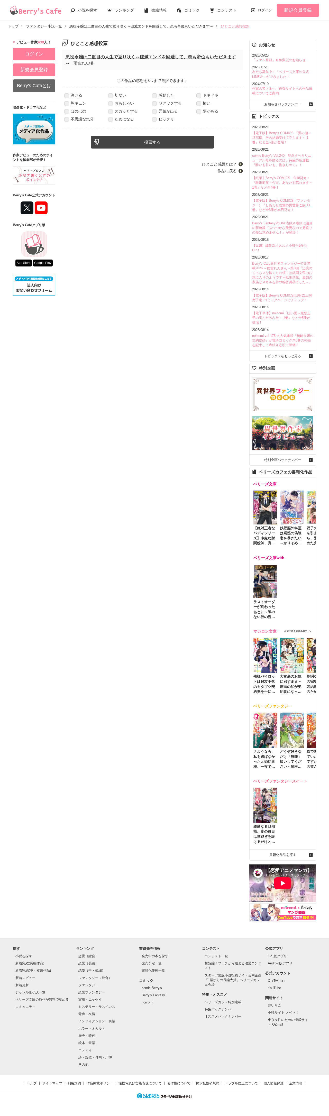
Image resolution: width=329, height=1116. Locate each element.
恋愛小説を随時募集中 (295, 631)
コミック (192, 10)
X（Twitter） (277, 981)
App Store (24, 263)
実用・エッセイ (90, 999)
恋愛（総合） (88, 956)
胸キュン (78, 103)
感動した (166, 95)
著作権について (178, 1083)
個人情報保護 (273, 1083)
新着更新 (22, 985)
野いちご (274, 1005)
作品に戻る (227, 171)
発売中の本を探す (155, 956)
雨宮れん (81, 63)
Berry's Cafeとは (34, 85)
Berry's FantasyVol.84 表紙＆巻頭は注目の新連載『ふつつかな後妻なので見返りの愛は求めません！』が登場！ (282, 227)
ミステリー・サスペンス (96, 1007)
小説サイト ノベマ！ (283, 1012)
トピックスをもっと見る (282, 356)
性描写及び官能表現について (140, 1083)
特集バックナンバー (220, 1009)
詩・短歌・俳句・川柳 (95, 1057)
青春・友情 (86, 1014)
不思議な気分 (82, 119)
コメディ (85, 1050)
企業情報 (295, 1083)
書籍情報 (159, 10)
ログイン (265, 10)
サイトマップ (52, 1083)
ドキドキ (210, 95)
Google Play (42, 263)
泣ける (76, 95)
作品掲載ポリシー (99, 1083)
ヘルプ (32, 1083)
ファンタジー (88, 985)
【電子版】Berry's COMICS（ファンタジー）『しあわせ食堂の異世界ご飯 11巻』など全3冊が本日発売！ (281, 205)
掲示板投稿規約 (207, 1083)
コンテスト (226, 10)
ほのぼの (78, 111)
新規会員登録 (298, 10)
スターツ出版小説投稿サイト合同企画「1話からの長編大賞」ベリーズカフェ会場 (233, 979)
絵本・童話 (86, 1043)
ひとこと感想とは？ (219, 164)
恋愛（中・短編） (91, 970)
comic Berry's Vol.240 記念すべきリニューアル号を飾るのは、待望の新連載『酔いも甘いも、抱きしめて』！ (281, 160)
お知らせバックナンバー (282, 104)
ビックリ (166, 119)
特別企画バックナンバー (282, 460)
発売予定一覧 (152, 963)
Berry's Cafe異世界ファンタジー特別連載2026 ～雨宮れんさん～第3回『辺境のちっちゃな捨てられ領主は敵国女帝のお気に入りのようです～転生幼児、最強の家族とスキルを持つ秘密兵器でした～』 (282, 273)
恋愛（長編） (88, 963)
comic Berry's (152, 988)
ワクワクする (170, 103)
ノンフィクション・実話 (96, 1021)
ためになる (124, 119)
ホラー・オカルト (91, 1028)
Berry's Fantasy (153, 995)
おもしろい (124, 103)
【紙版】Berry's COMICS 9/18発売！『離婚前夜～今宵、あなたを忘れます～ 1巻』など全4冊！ (282, 182)
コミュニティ (25, 1007)
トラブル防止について (241, 1083)
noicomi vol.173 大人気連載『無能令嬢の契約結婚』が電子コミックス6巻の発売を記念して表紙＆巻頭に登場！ (282, 340)
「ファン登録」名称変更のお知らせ (279, 60)
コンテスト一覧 (216, 956)
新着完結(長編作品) (29, 963)
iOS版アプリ (277, 956)
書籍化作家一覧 (153, 970)
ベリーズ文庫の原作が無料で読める (42, 999)
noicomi (147, 1002)
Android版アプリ (280, 963)
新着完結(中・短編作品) (33, 970)
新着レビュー (25, 978)
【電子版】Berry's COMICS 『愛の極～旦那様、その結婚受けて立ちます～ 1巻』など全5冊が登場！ (281, 137)
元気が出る (168, 111)
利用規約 (74, 1083)
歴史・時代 (86, 1036)
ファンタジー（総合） (95, 978)
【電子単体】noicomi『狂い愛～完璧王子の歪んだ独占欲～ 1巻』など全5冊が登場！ (281, 317)
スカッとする (126, 111)
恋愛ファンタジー (91, 992)
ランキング (124, 10)
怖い (207, 103)
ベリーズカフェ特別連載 (223, 1002)
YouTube (274, 988)
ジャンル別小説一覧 (30, 992)
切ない (120, 95)
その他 (83, 1064)
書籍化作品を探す (282, 855)
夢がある (210, 111)
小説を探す (87, 10)
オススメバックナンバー (223, 1016)
